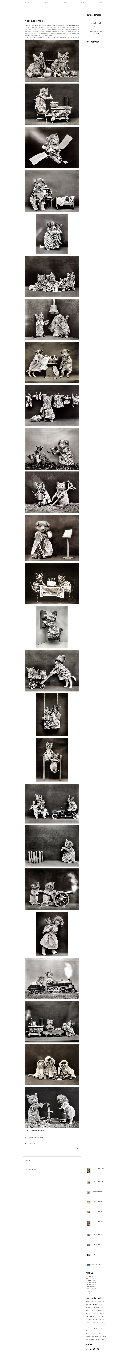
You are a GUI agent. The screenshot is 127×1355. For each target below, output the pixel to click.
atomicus (88, 1304)
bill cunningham (90, 1307)
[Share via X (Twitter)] (30, 1143)
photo (26, 1137)
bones (87, 1310)
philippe (101, 1328)
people (96, 1328)
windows (97, 1340)
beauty (100, 1304)
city (87, 1313)
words (102, 1340)
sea (93, 1337)
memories (103, 1325)
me (98, 1325)
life (105, 1322)
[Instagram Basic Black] (94, 1349)
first (103, 1316)
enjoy (94, 1316)
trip (87, 1340)
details (102, 1313)
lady (98, 1322)
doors (90, 1316)
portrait (99, 1334)
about (87, 1301)
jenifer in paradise (91, 1322)
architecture (98, 1301)
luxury (91, 1325)
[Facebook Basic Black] (87, 1349)
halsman (88, 1319)
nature (91, 1328)
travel (104, 1337)
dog (38, 1137)
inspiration (101, 1319)
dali (98, 1313)
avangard (94, 1304)
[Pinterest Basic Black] (98, 1349)
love (87, 1325)
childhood (101, 1310)
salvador (88, 1337)
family (99, 1316)
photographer (93, 1331)
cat (35, 1137)
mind (87, 1328)
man (95, 1325)
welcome (91, 1340)
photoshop (93, 1334)
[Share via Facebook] (25, 1143)
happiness (94, 1319)
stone (96, 1337)
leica (101, 1322)
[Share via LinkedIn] (35, 1143)
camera (92, 1310)
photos (87, 1334)
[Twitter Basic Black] (90, 1349)
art (104, 1301)
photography (102, 1331)
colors (90, 1313)
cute (41, 1137)
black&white (99, 1307)
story (100, 1337)
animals (31, 1137)
